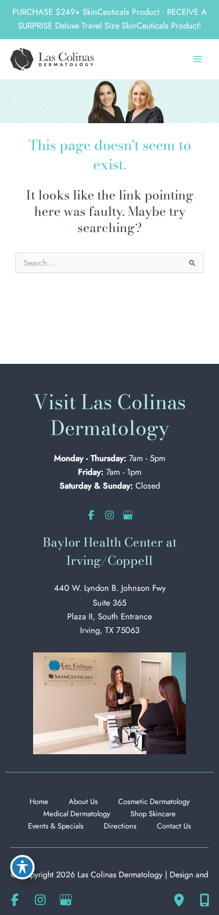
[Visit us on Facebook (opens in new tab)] (91, 515)
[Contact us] (204, 899)
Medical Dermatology (76, 813)
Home (39, 801)
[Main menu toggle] (197, 59)
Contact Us (174, 825)
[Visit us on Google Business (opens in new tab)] (128, 515)
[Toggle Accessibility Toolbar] (22, 867)
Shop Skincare (153, 813)
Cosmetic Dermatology (153, 801)
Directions (120, 825)
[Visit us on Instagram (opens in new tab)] (109, 515)
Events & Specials (56, 825)
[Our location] (178, 899)
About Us (83, 801)
